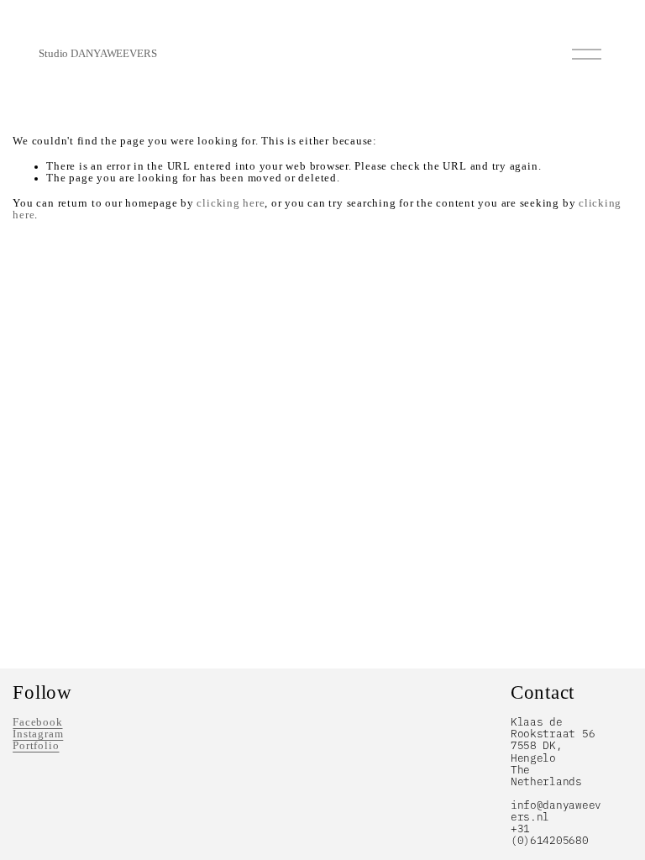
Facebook (37, 722)
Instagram (38, 734)
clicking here (231, 203)
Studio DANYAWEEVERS (98, 54)
